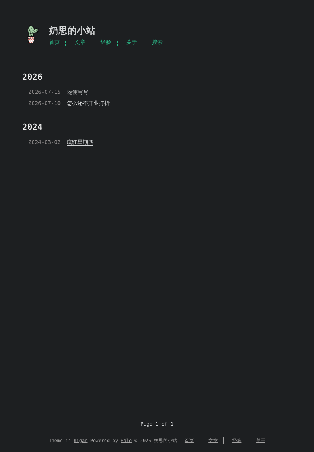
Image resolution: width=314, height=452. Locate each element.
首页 (54, 42)
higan (80, 440)
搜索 (157, 42)
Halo (126, 440)
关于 (131, 42)
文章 (80, 42)
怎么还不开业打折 (88, 103)
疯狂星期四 (80, 142)
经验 (105, 42)
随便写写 (77, 92)
